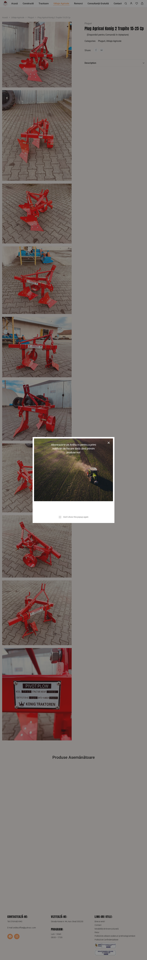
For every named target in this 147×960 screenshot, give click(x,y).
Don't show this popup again (75, 517)
